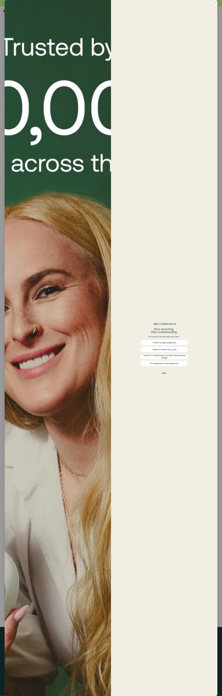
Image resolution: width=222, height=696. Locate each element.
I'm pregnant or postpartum (164, 363)
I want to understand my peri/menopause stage (164, 356)
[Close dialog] (214, 2)
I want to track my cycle (164, 349)
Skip (164, 373)
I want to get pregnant (164, 342)
